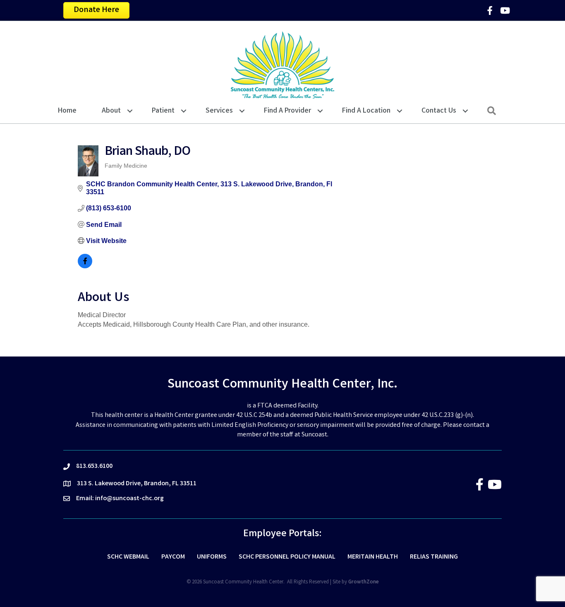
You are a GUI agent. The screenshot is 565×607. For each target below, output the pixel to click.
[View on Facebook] (85, 266)
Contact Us (438, 111)
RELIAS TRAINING (434, 557)
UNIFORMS (212, 557)
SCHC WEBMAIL (128, 557)
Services (219, 111)
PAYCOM (173, 557)
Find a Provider (287, 111)
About (111, 111)
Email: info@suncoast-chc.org (120, 498)
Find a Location (366, 111)
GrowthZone (363, 582)
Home (67, 111)
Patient (163, 111)
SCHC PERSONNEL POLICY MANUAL (287, 557)
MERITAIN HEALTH (372, 557)
